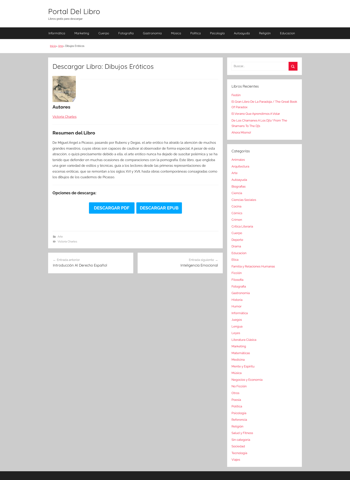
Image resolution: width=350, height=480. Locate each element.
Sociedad (238, 446)
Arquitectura (240, 166)
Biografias (239, 186)
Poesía (236, 400)
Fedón (236, 95)
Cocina (236, 206)
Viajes (236, 459)
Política (195, 33)
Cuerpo (103, 33)
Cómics (237, 213)
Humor (237, 306)
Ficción (237, 273)
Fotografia (126, 33)
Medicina (238, 359)
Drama (236, 246)
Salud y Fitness (242, 433)
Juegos (237, 319)
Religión (265, 33)
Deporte (237, 240)
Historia (237, 300)
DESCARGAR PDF (111, 208)
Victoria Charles (67, 241)
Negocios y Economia (247, 379)
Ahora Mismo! (241, 132)
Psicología (217, 33)
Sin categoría (241, 440)
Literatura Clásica (244, 340)
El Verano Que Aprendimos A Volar (256, 113)
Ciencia (237, 193)
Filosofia (237, 280)
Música (176, 33)
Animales (238, 159)
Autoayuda (242, 33)
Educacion (287, 33)
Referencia (239, 419)
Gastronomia (152, 33)
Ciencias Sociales (244, 200)
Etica (235, 259)
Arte (60, 46)
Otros (235, 393)
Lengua (237, 326)
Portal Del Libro (74, 11)
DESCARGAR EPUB (159, 208)
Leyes (236, 333)
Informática (56, 33)
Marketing (81, 33)
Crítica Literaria (242, 226)
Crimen (237, 219)
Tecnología (239, 453)
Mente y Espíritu (243, 366)
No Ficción (239, 386)
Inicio (53, 46)
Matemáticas (241, 353)
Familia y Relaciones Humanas (253, 266)
